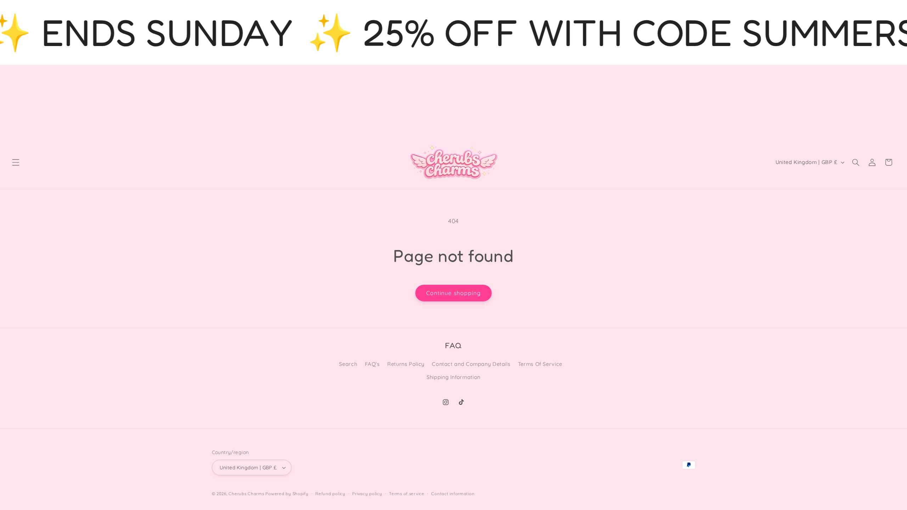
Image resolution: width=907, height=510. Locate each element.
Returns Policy (405, 364)
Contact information (452, 493)
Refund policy (330, 493)
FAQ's (372, 364)
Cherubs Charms (246, 493)
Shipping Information (453, 377)
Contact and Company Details (471, 364)
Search (348, 364)
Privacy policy (367, 493)
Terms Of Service (540, 364)
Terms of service (406, 493)
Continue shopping (453, 292)
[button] (15, 162)
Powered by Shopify (286, 493)
